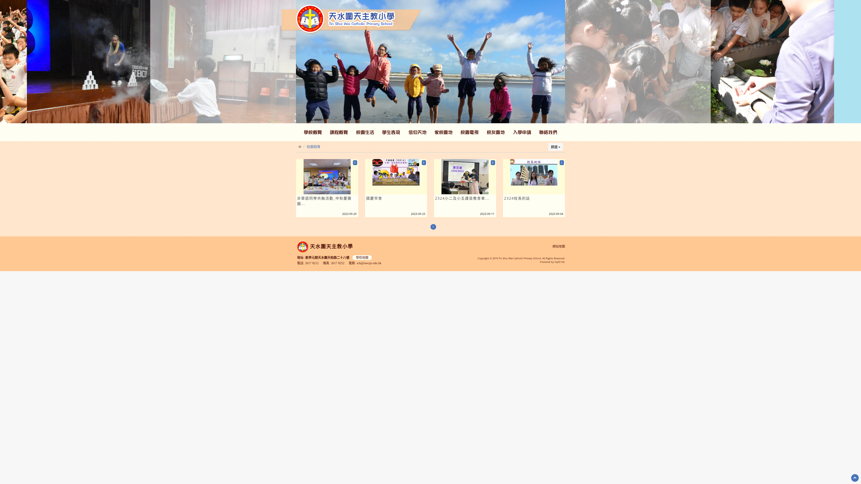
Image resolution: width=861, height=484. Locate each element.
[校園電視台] (469, 132)
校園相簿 (313, 146)
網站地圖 (558, 246)
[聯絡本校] (548, 132)
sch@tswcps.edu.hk (369, 263)
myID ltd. (559, 262)
